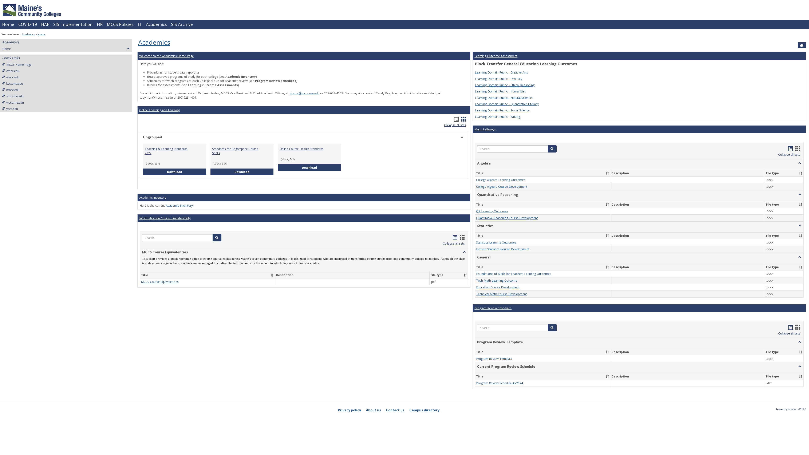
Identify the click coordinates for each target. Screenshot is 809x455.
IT (140, 24)
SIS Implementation (73, 24)
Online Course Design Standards (302, 149)
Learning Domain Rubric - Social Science (502, 110)
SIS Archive (182, 24)
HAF (45, 24)
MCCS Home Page (19, 65)
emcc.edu (12, 77)
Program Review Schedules (493, 308)
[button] (217, 237)
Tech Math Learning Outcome (496, 280)
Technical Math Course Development (501, 294)
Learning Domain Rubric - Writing (497, 117)
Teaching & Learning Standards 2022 (166, 151)
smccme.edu (15, 96)
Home (8, 24)
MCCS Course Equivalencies (160, 282)
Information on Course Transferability (165, 218)
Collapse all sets (455, 125)
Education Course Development (498, 287)
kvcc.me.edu (14, 84)
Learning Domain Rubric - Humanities (500, 91)
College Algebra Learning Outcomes (500, 180)
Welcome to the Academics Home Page (166, 56)
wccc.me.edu (15, 102)
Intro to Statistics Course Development (502, 249)
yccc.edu (12, 109)
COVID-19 (27, 24)
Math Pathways (485, 129)
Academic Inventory (152, 197)
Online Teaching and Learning (159, 110)
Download (186, 172)
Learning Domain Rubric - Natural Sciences (504, 98)
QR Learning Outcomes (492, 211)
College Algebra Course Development (501, 187)
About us (373, 410)
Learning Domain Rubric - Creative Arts (501, 72)
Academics (156, 24)
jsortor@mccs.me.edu (304, 93)
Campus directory (424, 410)
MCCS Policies (120, 24)
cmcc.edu (12, 71)
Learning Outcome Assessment (495, 56)
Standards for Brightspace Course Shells (235, 151)
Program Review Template (494, 359)
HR (100, 24)
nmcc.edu (12, 90)
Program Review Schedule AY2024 (499, 383)
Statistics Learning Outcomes (496, 242)
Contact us (395, 410)
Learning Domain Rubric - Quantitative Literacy (507, 104)
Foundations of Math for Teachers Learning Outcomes (513, 274)
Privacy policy (349, 410)
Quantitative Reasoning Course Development (507, 218)
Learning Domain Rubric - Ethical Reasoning (504, 85)
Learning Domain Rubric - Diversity (498, 79)
